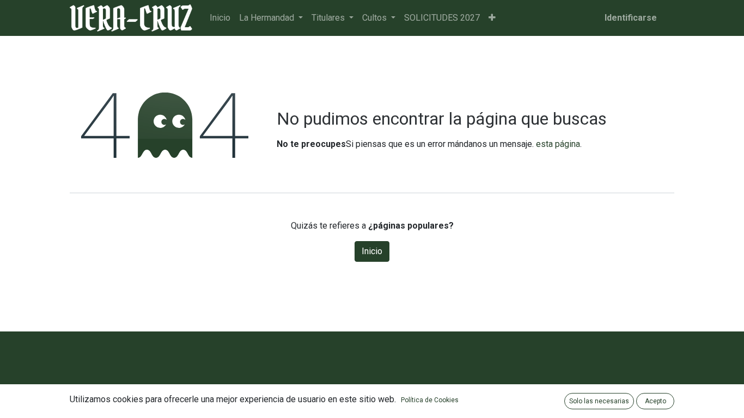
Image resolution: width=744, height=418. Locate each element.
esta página (558, 144)
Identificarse (631, 18)
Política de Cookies (430, 400)
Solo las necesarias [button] (599, 401)
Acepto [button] (655, 401)
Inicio (372, 251)
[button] (492, 18)
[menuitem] (220, 18)
